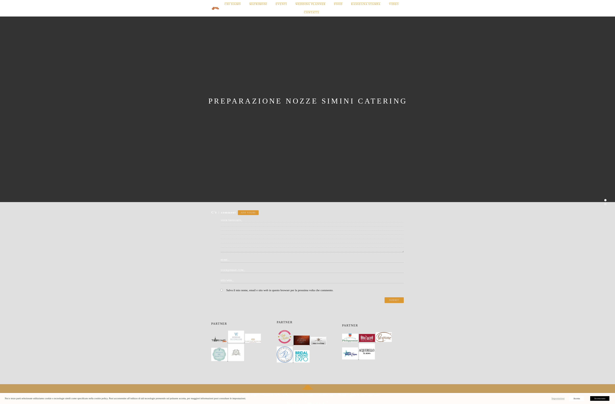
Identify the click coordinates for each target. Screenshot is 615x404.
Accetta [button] (576, 398)
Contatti (311, 12)
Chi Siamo (233, 4)
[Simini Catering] (215, 8)
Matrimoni (258, 4)
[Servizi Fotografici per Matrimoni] (219, 341)
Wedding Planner (310, 4)
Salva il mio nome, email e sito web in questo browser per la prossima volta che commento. (279, 290)
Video (394, 4)
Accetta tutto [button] (599, 398)
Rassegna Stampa (366, 4)
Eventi (281, 4)
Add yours (248, 213)
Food (338, 4)
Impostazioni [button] (558, 398)
